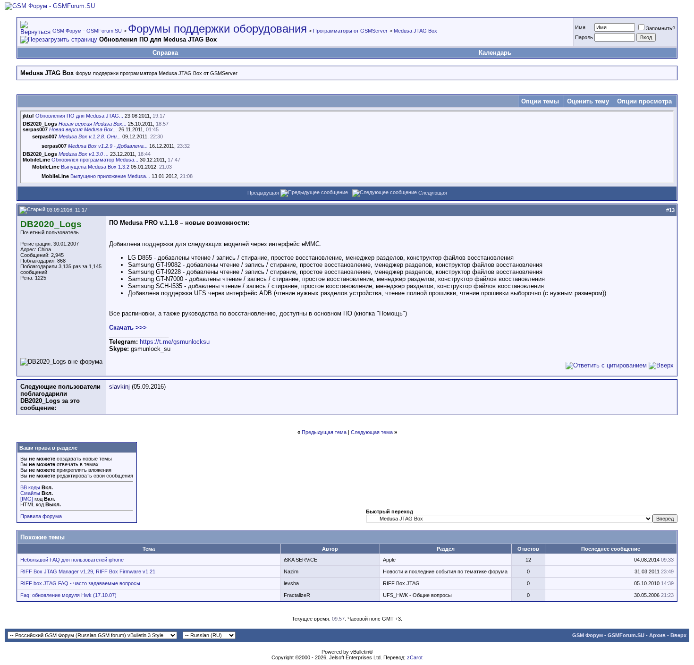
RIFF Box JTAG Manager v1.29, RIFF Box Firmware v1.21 (87, 571)
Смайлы (30, 493)
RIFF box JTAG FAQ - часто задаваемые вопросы (80, 583)
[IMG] (26, 499)
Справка (165, 52)
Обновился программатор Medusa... (94, 159)
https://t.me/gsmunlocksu (175, 341)
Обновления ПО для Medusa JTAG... (79, 116)
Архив (657, 635)
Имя (580, 27)
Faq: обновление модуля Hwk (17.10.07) (68, 595)
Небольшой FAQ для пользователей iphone (72, 560)
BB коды (30, 487)
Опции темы (540, 101)
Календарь (495, 52)
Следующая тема (372, 432)
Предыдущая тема (324, 432)
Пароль (584, 37)
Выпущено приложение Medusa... (110, 176)
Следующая (432, 193)
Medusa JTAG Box (415, 31)
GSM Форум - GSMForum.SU (87, 31)
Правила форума (41, 516)
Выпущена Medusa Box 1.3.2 (95, 167)
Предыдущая (263, 193)
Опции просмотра (644, 101)
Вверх (678, 635)
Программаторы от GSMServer (350, 31)
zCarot (415, 657)
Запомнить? (660, 28)
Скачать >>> (128, 327)
